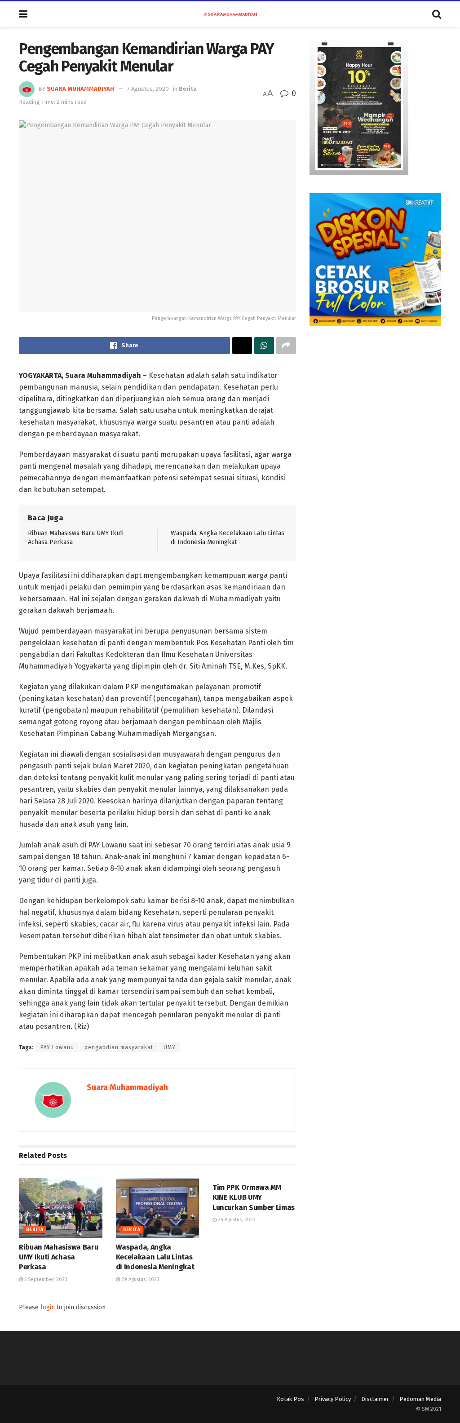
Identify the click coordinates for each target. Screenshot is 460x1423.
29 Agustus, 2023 (139, 1279)
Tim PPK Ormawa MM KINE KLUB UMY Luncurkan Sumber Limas (253, 1197)
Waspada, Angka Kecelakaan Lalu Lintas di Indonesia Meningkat (155, 1257)
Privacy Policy (332, 1399)
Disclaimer (375, 1399)
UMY (170, 1047)
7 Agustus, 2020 (148, 88)
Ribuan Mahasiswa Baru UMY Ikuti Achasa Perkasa (58, 1257)
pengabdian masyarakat (118, 1047)
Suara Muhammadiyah (80, 88)
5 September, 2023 (45, 1279)
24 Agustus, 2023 (236, 1220)
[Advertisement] (375, 400)
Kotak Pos (290, 1399)
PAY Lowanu (57, 1047)
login (47, 1307)
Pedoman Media (420, 1399)
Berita (188, 88)
